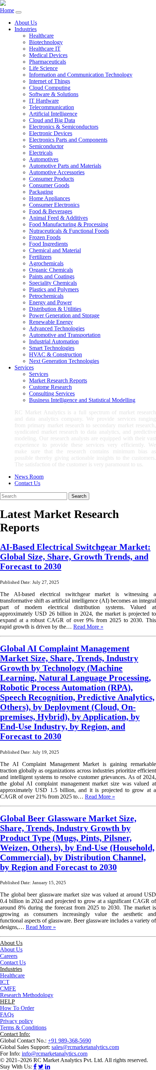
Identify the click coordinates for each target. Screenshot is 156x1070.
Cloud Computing (49, 88)
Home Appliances (49, 198)
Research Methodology (26, 995)
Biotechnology (46, 42)
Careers (8, 956)
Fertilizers (40, 257)
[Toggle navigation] (18, 12)
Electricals (41, 153)
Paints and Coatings (51, 276)
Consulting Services (52, 393)
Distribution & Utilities (55, 309)
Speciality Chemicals (53, 283)
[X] (41, 1066)
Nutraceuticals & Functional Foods (69, 231)
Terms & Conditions (23, 1027)
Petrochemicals (46, 296)
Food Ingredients (48, 244)
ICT (4, 982)
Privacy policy (16, 1021)
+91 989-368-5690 (69, 1040)
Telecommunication (51, 107)
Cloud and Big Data (52, 120)
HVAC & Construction (55, 354)
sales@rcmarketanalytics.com (85, 1047)
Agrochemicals (46, 263)
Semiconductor (46, 146)
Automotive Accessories (57, 172)
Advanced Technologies (57, 328)
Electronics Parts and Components (68, 140)
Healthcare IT (45, 49)
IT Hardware (44, 101)
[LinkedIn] (47, 1066)
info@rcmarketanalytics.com (54, 1053)
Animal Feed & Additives (58, 218)
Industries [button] (26, 29)
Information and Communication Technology (80, 75)
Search (78, 496)
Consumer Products (51, 179)
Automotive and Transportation (64, 335)
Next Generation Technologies (64, 361)
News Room (29, 477)
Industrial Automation (54, 341)
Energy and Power (50, 302)
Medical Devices (48, 55)
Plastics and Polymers (54, 289)
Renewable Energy (51, 322)
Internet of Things (49, 81)
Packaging (41, 192)
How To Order (17, 1008)
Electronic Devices (50, 133)
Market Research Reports (58, 380)
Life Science (43, 68)
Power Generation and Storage (64, 315)
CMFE (8, 988)
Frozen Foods (45, 237)
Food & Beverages (50, 211)
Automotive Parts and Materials (65, 166)
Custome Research (50, 387)
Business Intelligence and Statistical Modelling (82, 400)
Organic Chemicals (51, 270)
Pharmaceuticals (47, 62)
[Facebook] (35, 1066)
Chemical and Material (55, 250)
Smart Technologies (51, 348)
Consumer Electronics (54, 205)
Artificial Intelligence (53, 114)
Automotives (43, 159)
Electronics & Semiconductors (63, 127)
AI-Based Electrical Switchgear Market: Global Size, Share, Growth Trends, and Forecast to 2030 (75, 556)
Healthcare (41, 36)
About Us (26, 23)
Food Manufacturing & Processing (68, 224)
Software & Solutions (53, 94)
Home (7, 10)
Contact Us (27, 483)
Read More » (88, 627)
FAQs (7, 1014)
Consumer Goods (49, 185)
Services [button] (24, 367)
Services (38, 374)
